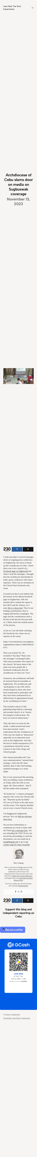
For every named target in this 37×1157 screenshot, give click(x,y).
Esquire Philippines (26, 876)
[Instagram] (21, 892)
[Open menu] (32, 8)
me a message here (20, 831)
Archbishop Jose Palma (12, 1018)
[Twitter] (18, 892)
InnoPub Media (23, 886)
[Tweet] (28, 549)
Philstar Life (16, 876)
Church (7, 1014)
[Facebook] (16, 892)
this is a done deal (15, 608)
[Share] (17, 549)
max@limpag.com (10, 842)
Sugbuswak (15, 1014)
